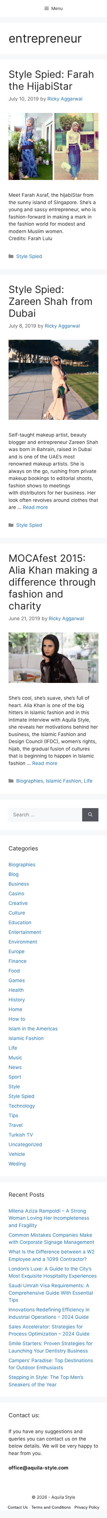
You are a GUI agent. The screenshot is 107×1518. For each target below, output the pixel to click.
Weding (17, 1164)
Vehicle (17, 1154)
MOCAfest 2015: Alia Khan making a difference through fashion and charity (53, 582)
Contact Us (18, 1507)
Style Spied (29, 256)
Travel (16, 1125)
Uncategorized (25, 1144)
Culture (17, 913)
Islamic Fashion (63, 781)
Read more (35, 507)
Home (15, 1009)
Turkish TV (21, 1135)
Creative (18, 903)
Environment (23, 942)
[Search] (90, 815)
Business (19, 884)
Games (17, 980)
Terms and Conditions (51, 1507)
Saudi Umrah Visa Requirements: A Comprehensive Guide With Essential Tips (51, 1293)
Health (16, 990)
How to (17, 1019)
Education (20, 922)
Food (14, 971)
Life (88, 781)
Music (15, 1057)
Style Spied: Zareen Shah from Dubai (50, 301)
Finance (18, 961)
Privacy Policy (86, 1507)
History (17, 1000)
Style (14, 1086)
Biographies (29, 781)
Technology (22, 1106)
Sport (15, 1077)
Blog (14, 874)
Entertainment (25, 932)
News (15, 1067)
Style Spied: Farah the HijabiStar (51, 80)
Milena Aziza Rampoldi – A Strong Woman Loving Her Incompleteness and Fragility (49, 1218)
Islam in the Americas (33, 1028)
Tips (13, 1115)
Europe (17, 951)
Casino (16, 893)
